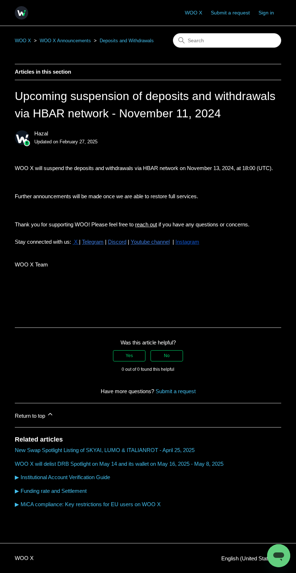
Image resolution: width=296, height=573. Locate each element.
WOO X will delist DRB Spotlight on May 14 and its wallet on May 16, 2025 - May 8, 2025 (119, 464)
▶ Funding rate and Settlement (51, 491)
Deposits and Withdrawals (127, 40)
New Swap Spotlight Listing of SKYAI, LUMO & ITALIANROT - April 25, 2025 (105, 450)
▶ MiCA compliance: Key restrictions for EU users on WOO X (88, 504)
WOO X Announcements (65, 40)
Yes (129, 355)
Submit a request (230, 13)
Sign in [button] (266, 13)
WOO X (193, 13)
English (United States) (249, 558)
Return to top (31, 416)
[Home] (21, 12)
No (167, 355)
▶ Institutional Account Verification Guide (62, 477)
